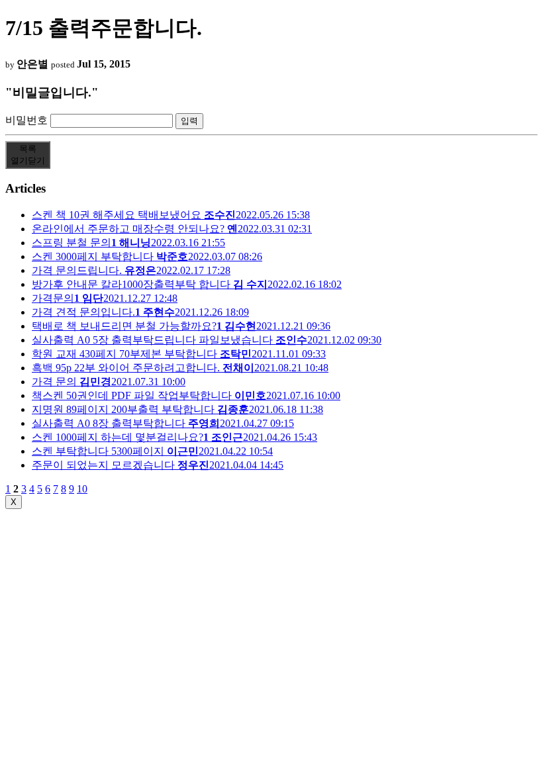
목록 (28, 154)
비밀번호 (26, 120)
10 (82, 488)
